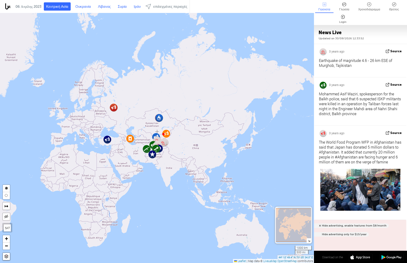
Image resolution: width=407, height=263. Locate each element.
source (396, 51)
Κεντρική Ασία (57, 6)
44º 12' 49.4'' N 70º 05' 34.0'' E (296, 257)
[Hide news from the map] (6, 216)
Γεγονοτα (324, 9)
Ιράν (137, 6)
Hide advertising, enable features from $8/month (354, 225)
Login (342, 22)
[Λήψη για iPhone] (361, 258)
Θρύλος (394, 9)
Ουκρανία (83, 6)
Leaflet (241, 261)
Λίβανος (104, 6)
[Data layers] (6, 256)
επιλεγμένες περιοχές (170, 6)
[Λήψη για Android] (391, 258)
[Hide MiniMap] (309, 240)
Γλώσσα (344, 9)
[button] (163, 134)
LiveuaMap (270, 261)
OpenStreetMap (287, 261)
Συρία (122, 6)
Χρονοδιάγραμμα (369, 9)
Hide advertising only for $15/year (344, 234)
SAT (7, 228)
